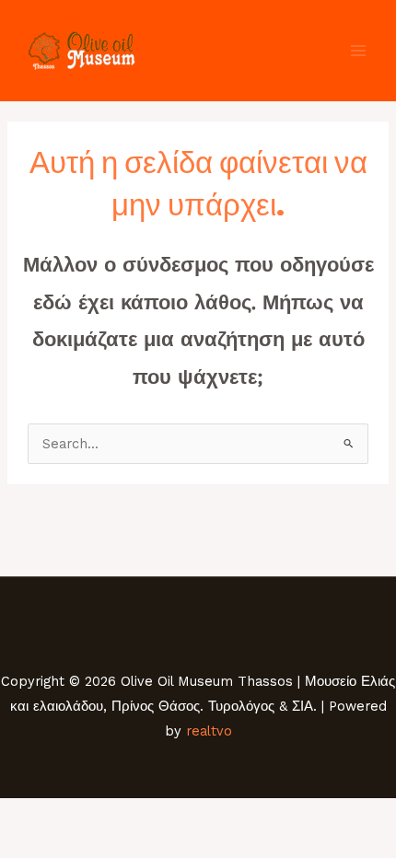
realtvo (209, 731)
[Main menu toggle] (358, 50)
